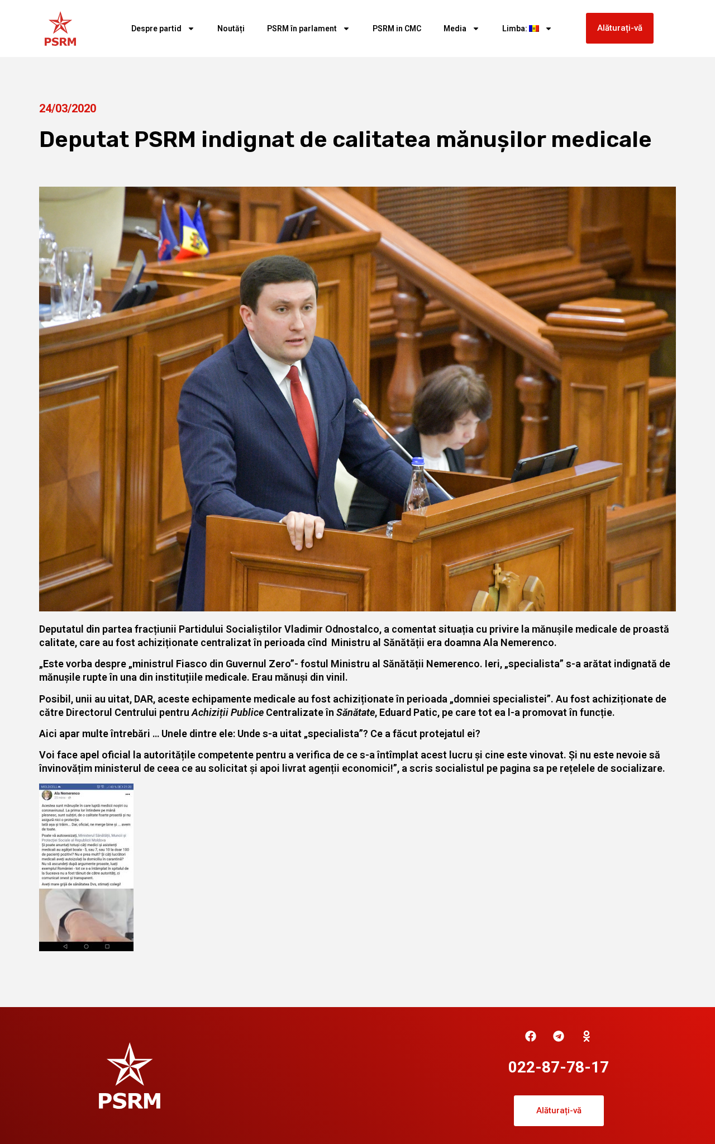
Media (455, 28)
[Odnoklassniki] (586, 1036)
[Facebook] (530, 1036)
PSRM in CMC (397, 28)
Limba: (515, 28)
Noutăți (231, 28)
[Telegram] (558, 1036)
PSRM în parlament (302, 28)
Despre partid (156, 28)
